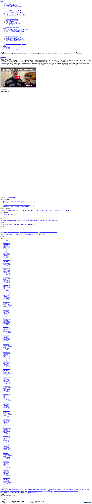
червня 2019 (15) (6, 338)
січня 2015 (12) (6, 398)
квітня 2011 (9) (6, 449)
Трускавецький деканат (28, 491)
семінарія (66, 491)
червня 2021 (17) (6, 311)
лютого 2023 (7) (6, 288)
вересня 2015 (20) (6, 389)
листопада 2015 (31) (7, 387)
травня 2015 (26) (6, 394)
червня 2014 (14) (6, 406)
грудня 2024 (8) (6, 263)
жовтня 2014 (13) (6, 402)
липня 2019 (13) (6, 337)
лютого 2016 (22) (6, 383)
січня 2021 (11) (6, 316)
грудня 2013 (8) (6, 413)
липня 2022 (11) (6, 296)
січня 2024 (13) (6, 276)
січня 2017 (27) (6, 371)
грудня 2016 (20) (6, 372)
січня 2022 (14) (6, 303)
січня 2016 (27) (6, 384)
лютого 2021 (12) (6, 315)
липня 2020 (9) (6, 323)
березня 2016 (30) (6, 382)
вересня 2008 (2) (6, 484)
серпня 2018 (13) (6, 349)
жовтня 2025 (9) (6, 252)
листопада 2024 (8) (7, 264)
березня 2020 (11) (6, 328)
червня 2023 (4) (6, 283)
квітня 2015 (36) (6, 395)
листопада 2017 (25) (7, 360)
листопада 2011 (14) (7, 441)
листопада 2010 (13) (7, 455)
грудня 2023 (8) (6, 277)
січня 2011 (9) (6, 453)
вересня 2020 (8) (6, 321)
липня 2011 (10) (6, 446)
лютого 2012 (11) (6, 438)
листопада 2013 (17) (7, 414)
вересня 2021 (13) (6, 307)
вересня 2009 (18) (6, 471)
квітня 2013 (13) (6, 422)
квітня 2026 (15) (6, 245)
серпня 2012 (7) (6, 431)
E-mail (4, 57)
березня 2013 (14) (6, 423)
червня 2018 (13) (6, 352)
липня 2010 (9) (6, 459)
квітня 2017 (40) (6, 367)
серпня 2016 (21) (6, 377)
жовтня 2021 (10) (6, 306)
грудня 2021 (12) (6, 304)
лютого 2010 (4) (6, 465)
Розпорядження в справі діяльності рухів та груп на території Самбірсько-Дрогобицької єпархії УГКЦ (22, 234)
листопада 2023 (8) (7, 278)
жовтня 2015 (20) (6, 388)
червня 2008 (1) (6, 486)
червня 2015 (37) (6, 392)
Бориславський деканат (14, 489)
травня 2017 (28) (6, 366)
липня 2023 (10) (6, 282)
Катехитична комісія (61, 489)
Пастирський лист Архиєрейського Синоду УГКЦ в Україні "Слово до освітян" (18, 224)
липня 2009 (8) (6, 473)
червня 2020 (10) (6, 324)
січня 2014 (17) (6, 412)
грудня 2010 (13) (6, 454)
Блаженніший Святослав (5, 489)
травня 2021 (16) (6, 312)
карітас (55, 491)
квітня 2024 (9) (6, 272)
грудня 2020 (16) (6, 318)
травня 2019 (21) (6, 339)
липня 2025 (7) (6, 255)
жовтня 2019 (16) (6, 333)
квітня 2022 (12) (6, 299)
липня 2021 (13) (6, 310)
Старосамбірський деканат (18, 491)
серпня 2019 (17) (6, 336)
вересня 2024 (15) (6, 266)
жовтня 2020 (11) (6, 320)
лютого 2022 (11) (6, 302)
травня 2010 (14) (6, 462)
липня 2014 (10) (6, 405)
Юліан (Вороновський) (37, 491)
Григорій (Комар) (23, 489)
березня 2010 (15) (6, 464)
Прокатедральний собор (79, 489)
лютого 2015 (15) (6, 397)
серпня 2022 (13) (6, 295)
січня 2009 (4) (6, 480)
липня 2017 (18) (6, 364)
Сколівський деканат (8, 491)
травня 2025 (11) (6, 257)
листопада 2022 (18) (7, 291)
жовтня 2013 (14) (6, 415)
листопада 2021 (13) (7, 305)
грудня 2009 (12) (6, 467)
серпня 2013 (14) (6, 417)
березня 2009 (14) (6, 478)
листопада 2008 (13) (7, 482)
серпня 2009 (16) (6, 472)
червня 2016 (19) (6, 379)
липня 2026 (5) (6, 241)
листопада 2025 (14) (7, 251)
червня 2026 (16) (6, 243)
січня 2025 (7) (6, 262)
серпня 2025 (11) (6, 254)
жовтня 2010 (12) (6, 456)
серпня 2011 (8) (6, 445)
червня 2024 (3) (6, 270)
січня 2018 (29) (6, 357)
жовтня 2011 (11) (6, 442)
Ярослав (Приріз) (48, 491)
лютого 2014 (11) (6, 411)
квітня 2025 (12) (6, 258)
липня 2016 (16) (6, 378)
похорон (59, 491)
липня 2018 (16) (6, 350)
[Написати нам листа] (12, 492)
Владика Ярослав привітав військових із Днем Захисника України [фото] (18, 206)
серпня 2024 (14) (6, 268)
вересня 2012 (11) (6, 430)
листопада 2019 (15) (7, 332)
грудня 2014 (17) (6, 399)
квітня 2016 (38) (6, 381)
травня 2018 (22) (6, 353)
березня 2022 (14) (6, 300)
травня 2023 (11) (6, 285)
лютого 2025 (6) (6, 261)
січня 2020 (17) (6, 330)
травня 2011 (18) (6, 448)
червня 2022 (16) (6, 297)
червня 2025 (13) (6, 256)
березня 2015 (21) (6, 396)
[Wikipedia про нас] (33, 492)
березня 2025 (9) (6, 260)
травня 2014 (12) (6, 407)
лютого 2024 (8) (6, 274)
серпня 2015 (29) (6, 390)
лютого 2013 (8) (6, 424)
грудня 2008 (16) (6, 481)
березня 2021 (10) (6, 314)
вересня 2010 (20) (6, 457)
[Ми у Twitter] (26, 492)
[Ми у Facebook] (19, 492)
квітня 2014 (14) (6, 408)
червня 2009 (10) (6, 474)
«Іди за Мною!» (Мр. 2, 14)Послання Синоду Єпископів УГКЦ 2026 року (10, 215)
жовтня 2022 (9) (6, 293)
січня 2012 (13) (6, 439)
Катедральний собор (52, 489)
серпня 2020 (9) (6, 322)
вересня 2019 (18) (6, 335)
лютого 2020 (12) (6, 329)
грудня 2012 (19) (6, 426)
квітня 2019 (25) (6, 340)
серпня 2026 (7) (6, 240)
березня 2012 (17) (6, 437)
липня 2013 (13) (6, 419)
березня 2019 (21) (6, 341)
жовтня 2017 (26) (6, 361)
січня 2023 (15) (6, 289)
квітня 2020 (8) (6, 327)
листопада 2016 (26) (7, 373)
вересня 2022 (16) (6, 294)
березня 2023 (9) (6, 287)
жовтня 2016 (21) (6, 374)
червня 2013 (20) (6, 420)
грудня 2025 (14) (6, 249)
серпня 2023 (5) (6, 281)
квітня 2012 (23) (6, 436)
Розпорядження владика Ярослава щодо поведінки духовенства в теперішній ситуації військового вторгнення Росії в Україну (30, 232)
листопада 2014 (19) (7, 400)
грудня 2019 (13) (6, 331)
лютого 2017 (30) (6, 370)
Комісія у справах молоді (70, 489)
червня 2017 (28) (6, 365)
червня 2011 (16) (6, 447)
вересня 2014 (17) (6, 403)
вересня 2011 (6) (6, 444)
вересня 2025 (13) (6, 253)
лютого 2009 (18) (6, 479)
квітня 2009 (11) (6, 476)
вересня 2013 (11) (6, 416)
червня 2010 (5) (6, 461)
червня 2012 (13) (6, 433)
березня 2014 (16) (6, 409)
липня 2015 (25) (6, 391)
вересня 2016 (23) (6, 375)
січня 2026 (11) (6, 248)
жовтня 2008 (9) (6, 483)
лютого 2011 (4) (6, 451)
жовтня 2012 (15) (6, 429)
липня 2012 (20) (6, 432)
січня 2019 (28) (6, 344)
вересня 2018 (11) (6, 348)
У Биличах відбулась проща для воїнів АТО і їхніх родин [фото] (16, 203)
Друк (2, 57)
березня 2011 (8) (6, 450)
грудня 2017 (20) (6, 358)
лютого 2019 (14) (6, 342)
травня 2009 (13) (6, 475)
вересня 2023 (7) (6, 280)
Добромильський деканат (32, 489)
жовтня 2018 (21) (6, 347)
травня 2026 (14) (6, 244)
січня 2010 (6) (6, 466)
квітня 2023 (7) (6, 286)
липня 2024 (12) (6, 269)
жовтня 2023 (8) (6, 279)
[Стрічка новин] (4, 492)
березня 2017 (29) (6, 369)
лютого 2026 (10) (6, 247)
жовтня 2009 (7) (6, 470)
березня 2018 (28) (6, 355)
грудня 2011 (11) (6, 440)
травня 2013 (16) (6, 421)
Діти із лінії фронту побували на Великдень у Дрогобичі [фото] (16, 205)
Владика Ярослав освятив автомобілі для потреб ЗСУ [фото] (16, 201)
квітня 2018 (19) (6, 354)
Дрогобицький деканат (42, 489)
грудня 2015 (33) (6, 386)
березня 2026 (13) (6, 246)
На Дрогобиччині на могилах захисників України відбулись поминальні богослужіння (21, 202)
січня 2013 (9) (6, 425)
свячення (62, 491)
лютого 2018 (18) (6, 356)
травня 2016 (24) (6, 380)
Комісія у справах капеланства (9, 197)
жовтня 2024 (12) (6, 265)
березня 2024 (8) (6, 273)
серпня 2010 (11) (6, 458)
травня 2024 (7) (6, 271)
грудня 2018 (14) (6, 345)
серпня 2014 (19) (6, 404)
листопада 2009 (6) (7, 469)
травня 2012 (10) (6, 434)
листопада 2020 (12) (7, 319)
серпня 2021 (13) (6, 308)
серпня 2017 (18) (6, 363)
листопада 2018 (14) (7, 346)
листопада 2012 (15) (7, 428)
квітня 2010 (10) (6, 463)
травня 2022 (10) (6, 298)
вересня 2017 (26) (6, 362)
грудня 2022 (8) (6, 290)
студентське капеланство (73, 491)
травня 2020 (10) (6, 325)
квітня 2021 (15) (6, 313)
